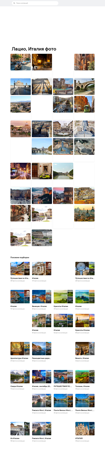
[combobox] (36, 3)
